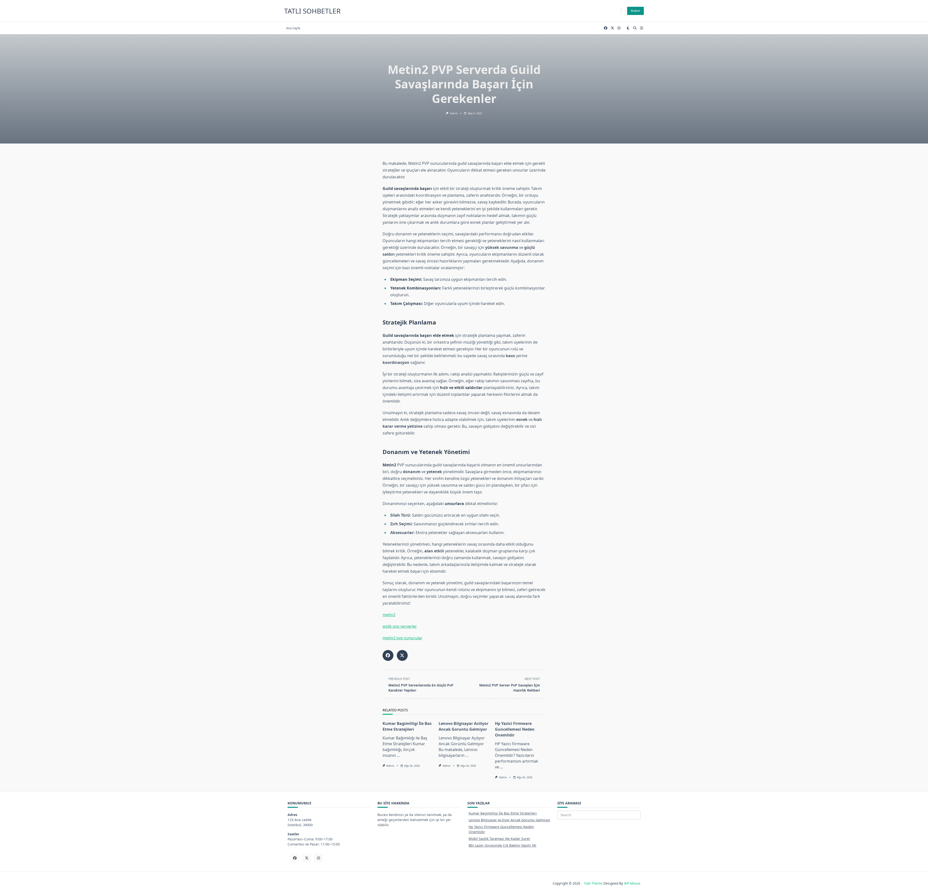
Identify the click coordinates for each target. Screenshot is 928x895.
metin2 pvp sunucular (402, 638)
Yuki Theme (593, 883)
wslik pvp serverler (400, 626)
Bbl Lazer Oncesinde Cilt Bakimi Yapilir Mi (502, 845)
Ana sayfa (293, 28)
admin (454, 113)
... (398, 755)
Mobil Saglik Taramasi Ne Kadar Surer (499, 838)
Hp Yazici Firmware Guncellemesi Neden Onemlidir (515, 729)
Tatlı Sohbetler (312, 10)
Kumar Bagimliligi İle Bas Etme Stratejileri (503, 813)
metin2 (389, 614)
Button (635, 11)
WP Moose (632, 883)
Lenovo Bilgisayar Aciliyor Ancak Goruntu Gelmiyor (509, 820)
